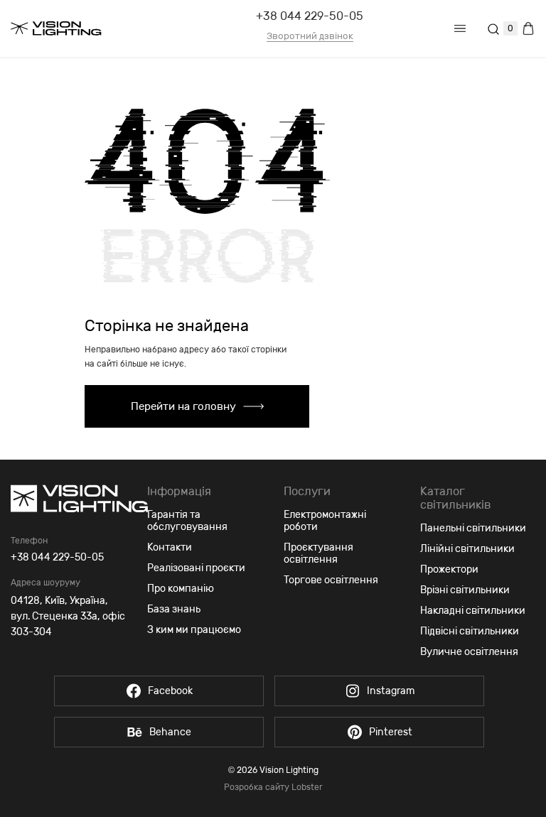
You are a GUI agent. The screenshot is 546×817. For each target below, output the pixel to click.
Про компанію (180, 589)
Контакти (169, 547)
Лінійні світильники (467, 549)
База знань (173, 609)
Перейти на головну (183, 406)
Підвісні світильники (469, 631)
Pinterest (390, 732)
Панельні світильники (473, 528)
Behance (170, 732)
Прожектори (449, 569)
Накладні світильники (472, 611)
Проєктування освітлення (318, 553)
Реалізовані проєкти (196, 568)
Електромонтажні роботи (325, 521)
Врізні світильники (465, 590)
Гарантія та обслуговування (187, 521)
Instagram (390, 691)
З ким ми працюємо (194, 630)
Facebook (170, 691)
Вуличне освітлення (469, 652)
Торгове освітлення (331, 580)
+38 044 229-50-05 (309, 16)
